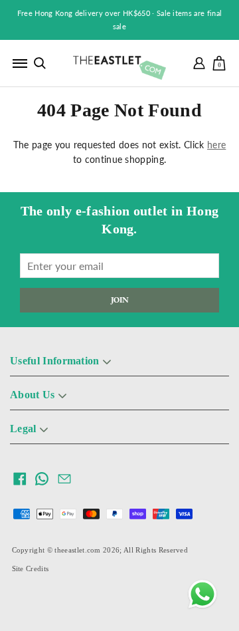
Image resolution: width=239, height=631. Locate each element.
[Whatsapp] (202, 594)
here (216, 144)
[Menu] (20, 63)
